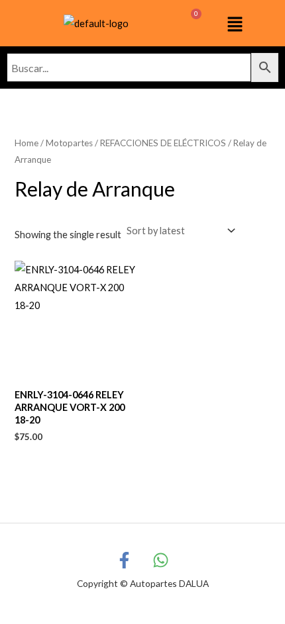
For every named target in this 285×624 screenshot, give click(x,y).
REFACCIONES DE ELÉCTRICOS (163, 143)
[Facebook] (124, 560)
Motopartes (69, 143)
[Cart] (189, 23)
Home (26, 143)
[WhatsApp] (160, 560)
